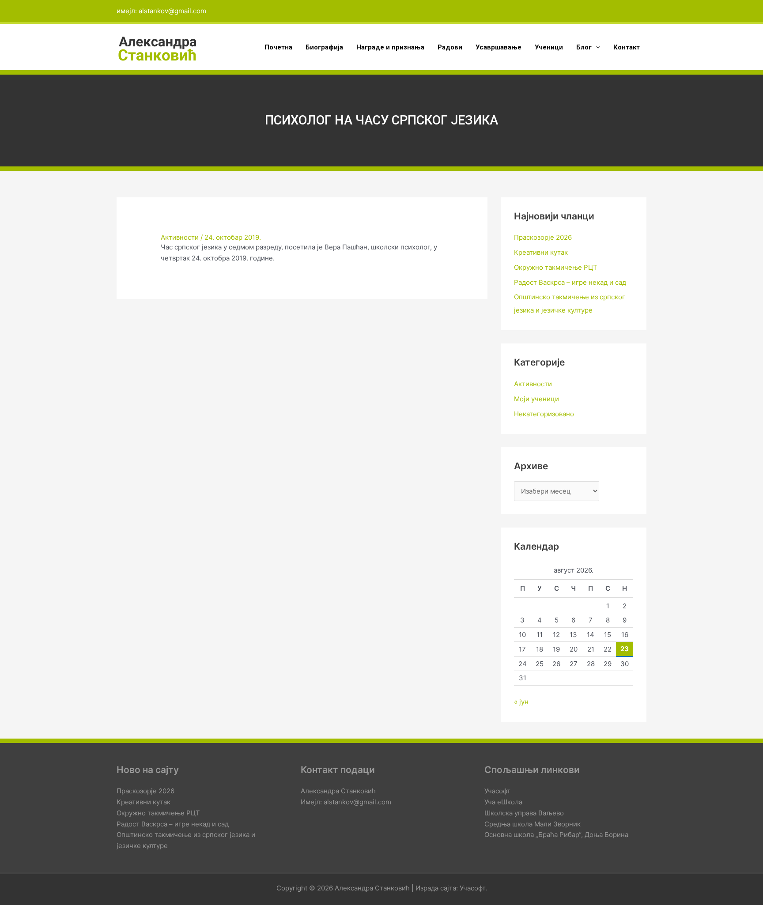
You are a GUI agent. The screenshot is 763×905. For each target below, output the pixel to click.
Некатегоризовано (544, 414)
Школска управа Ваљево (524, 813)
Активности (180, 237)
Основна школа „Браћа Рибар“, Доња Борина (556, 834)
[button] (596, 47)
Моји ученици (536, 399)
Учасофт (497, 791)
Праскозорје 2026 (543, 237)
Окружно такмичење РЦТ (555, 267)
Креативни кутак (541, 252)
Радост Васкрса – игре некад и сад (570, 282)
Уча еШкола (503, 802)
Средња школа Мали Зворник (532, 824)
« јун (521, 702)
